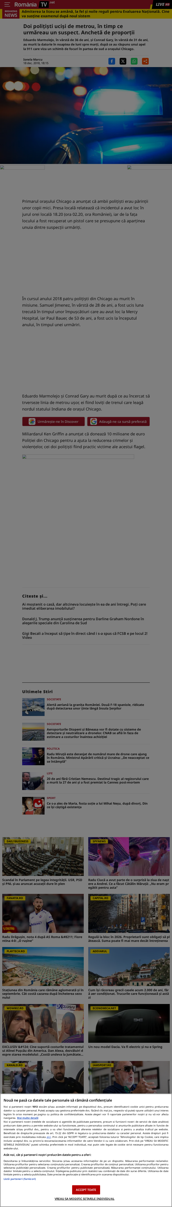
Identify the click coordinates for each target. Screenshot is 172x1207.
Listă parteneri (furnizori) (20, 1179)
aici (49, 1137)
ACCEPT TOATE (86, 1190)
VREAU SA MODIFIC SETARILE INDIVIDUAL (84, 1199)
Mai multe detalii (27, 1118)
